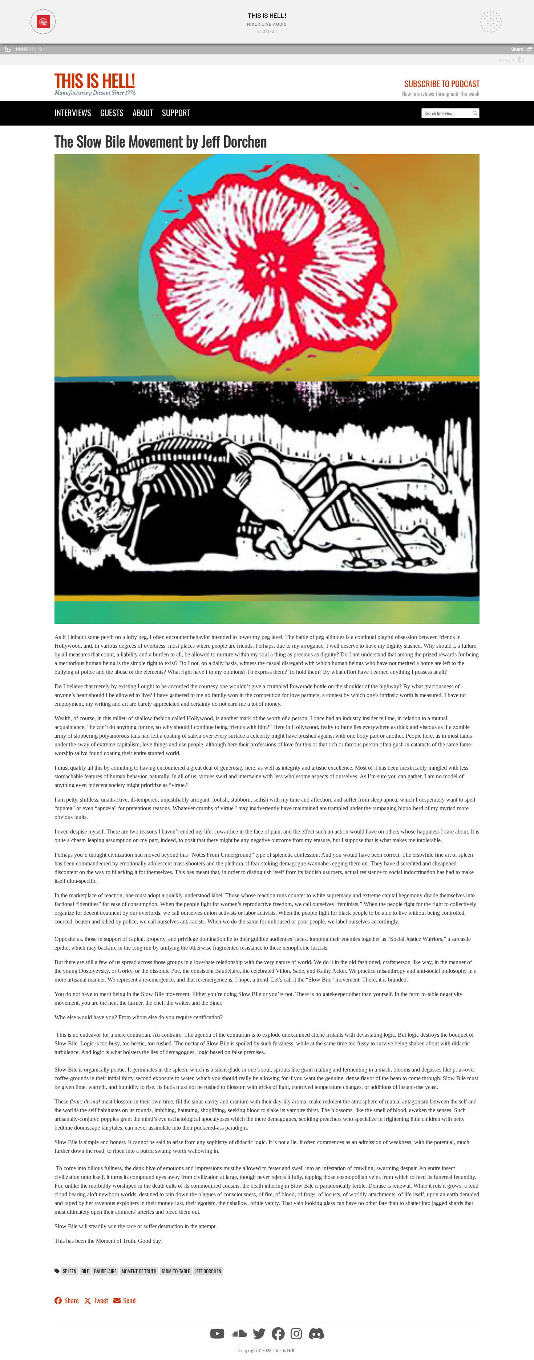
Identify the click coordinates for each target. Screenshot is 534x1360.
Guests (112, 112)
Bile (85, 1271)
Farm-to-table (176, 1271)
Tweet (101, 1300)
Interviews (72, 112)
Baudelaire (105, 1271)
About (143, 112)
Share (71, 1300)
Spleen (69, 1271)
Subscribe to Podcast (442, 83)
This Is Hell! (94, 80)
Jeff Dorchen (208, 1271)
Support (176, 112)
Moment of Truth (139, 1271)
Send (129, 1300)
